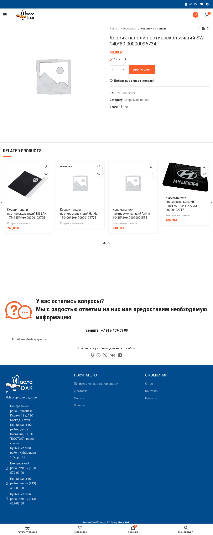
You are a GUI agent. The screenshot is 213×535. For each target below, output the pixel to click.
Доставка (81, 391)
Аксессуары (129, 28)
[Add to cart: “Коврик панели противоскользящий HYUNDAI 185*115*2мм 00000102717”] (204, 166)
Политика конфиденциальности (96, 383)
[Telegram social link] (207, 4)
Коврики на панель (153, 28)
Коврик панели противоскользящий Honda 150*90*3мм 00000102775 (79, 213)
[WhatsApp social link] (190, 4)
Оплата (79, 398)
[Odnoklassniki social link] (186, 4)
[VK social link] (201, 4)
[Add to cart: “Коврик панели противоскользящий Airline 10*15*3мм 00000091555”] (151, 166)
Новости (151, 398)
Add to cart (142, 69)
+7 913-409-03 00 (114, 330)
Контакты (152, 391)
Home (114, 28)
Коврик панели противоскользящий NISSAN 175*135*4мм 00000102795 (26, 213)
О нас (149, 383)
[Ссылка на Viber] (196, 4)
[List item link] (21, 468)
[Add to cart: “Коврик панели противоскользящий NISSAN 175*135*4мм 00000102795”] (46, 166)
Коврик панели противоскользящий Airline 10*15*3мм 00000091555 (131, 213)
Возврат (79, 405)
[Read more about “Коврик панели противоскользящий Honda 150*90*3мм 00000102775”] (98, 166)
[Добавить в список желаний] (46, 174)
